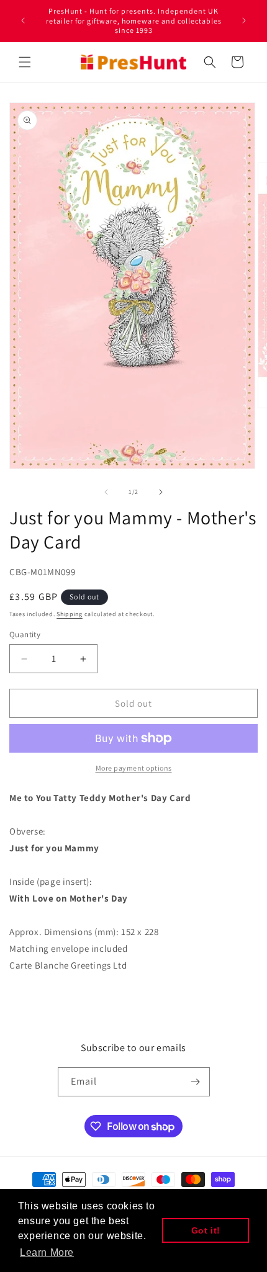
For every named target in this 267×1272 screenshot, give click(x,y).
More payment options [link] (134, 768)
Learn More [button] (47, 1252)
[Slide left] (106, 492)
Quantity (24, 634)
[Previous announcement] (23, 20)
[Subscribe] (195, 1081)
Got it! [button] (205, 1230)
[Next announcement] (244, 20)
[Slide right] (160, 492)
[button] (24, 62)
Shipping (70, 614)
